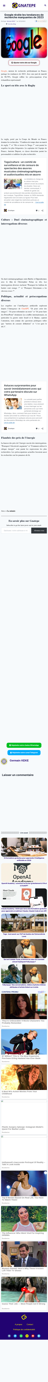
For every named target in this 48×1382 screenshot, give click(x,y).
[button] (4, 5)
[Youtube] (32, 1335)
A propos (18, 1324)
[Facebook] (9, 1335)
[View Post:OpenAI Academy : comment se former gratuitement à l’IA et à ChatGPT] (24, 872)
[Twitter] (15, 1335)
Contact (30, 1324)
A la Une (10, 24)
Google (4, 71)
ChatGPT (25, 308)
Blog (14, 24)
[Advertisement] (24, 112)
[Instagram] (27, 1335)
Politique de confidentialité (24, 1329)
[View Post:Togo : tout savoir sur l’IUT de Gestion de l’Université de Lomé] (24, 923)
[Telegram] (38, 1335)
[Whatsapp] (21, 1335)
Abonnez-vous (39, 530)
